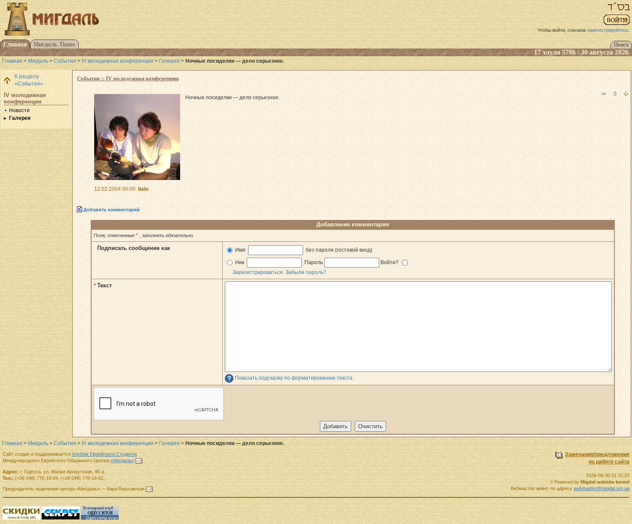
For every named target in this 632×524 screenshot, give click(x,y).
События (65, 61)
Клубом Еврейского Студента (104, 454)
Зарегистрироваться (258, 272)
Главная (12, 61)
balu (143, 189)
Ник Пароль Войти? (317, 262)
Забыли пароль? (305, 272)
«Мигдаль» (122, 460)
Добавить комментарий (111, 209)
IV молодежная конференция (117, 61)
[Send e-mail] (138, 460)
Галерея (169, 61)
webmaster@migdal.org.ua (601, 488)
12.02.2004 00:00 (114, 189)
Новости (19, 110)
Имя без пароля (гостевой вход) (303, 250)
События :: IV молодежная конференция (128, 78)
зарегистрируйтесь (608, 30)
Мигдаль (38, 61)
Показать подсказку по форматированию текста (294, 378)
